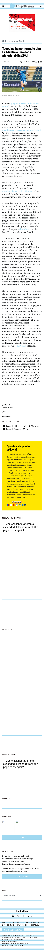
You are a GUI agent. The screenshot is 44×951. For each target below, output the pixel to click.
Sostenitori (34, 923)
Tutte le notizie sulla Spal (13, 930)
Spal (21, 41)
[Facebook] (13, 916)
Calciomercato (10, 41)
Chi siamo (11, 923)
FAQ (18, 923)
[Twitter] (18, 916)
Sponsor (25, 923)
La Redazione (6, 416)
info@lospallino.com (16, 945)
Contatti (10, 925)
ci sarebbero (25, 229)
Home (4, 923)
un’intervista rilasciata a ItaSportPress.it (21, 130)
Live (3, 925)
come (20, 346)
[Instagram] (23, 916)
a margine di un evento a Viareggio (18, 189)
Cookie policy (34, 925)
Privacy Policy (21, 925)
